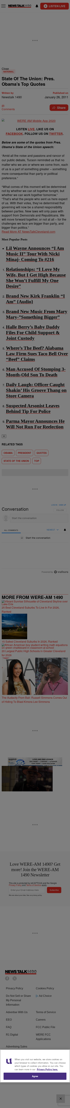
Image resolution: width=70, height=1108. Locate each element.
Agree (35, 1076)
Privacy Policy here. (47, 1069)
